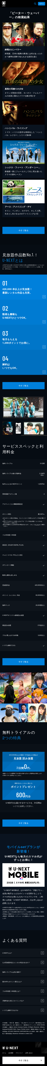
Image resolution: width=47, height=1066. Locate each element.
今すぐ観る (23, 230)
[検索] (35, 3)
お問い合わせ (29, 1052)
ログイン (41, 4)
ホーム (4, 1052)
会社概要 (10, 1052)
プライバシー (19, 1052)
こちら (37, 524)
